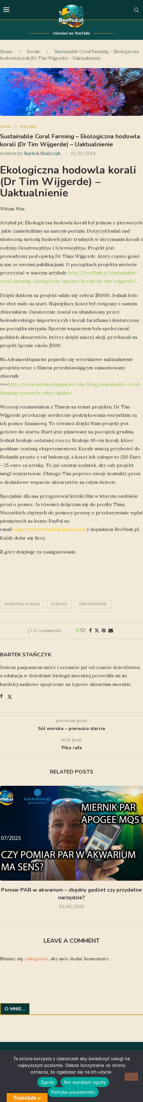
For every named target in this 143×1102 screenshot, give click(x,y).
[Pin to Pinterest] (104, 630)
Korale (33, 51)
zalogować (36, 959)
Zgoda (47, 1082)
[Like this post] (82, 630)
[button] (5, 848)
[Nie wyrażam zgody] (131, 1077)
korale (59, 604)
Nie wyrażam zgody (85, 1082)
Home (6, 51)
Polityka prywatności (73, 1092)
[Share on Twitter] (96, 630)
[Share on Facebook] (90, 630)
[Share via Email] (110, 630)
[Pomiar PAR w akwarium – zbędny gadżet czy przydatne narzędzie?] (71, 833)
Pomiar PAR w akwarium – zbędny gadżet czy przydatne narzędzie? (71, 893)
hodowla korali (22, 604)
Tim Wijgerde (92, 604)
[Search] (136, 10)
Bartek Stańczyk (42, 153)
